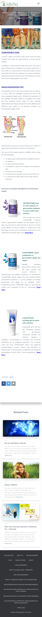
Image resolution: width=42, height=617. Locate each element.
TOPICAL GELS (21, 608)
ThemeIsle (28, 612)
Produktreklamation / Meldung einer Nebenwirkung (21, 584)
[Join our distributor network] (21, 428)
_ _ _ (11, 377)
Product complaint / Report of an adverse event (21, 579)
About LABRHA (10, 485)
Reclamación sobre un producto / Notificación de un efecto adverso (21, 590)
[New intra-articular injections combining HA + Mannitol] (21, 512)
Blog (10, 560)
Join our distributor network (15, 443)
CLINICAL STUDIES (20, 560)
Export (31, 560)
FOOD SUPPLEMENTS (21, 565)
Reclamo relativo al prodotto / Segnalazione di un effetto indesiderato (21, 602)
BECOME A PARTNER (32, 555)
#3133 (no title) (9, 555)
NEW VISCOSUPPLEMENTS (21, 575)
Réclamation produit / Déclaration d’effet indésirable (21, 596)
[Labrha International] (10, 3)
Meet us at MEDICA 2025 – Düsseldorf (21, 570)
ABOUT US (20, 555)
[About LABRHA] (21, 470)
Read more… (9, 455)
